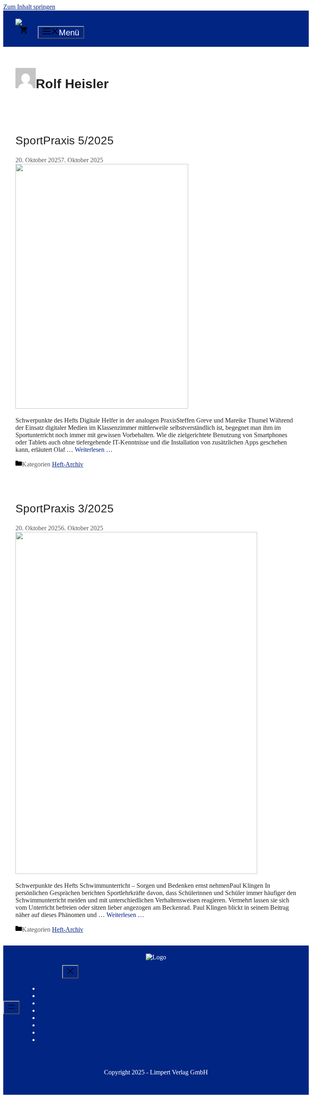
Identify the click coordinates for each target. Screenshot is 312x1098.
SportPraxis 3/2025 (64, 508)
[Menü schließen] (70, 971)
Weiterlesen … (94, 449)
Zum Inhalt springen (29, 6)
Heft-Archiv (67, 464)
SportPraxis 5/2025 (64, 140)
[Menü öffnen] (11, 1007)
